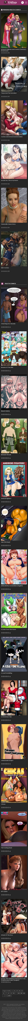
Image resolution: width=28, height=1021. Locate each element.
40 (24, 993)
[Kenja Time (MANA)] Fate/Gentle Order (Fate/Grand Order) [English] (13, 979)
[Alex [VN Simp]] (14, 523)
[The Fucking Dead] (14, 829)
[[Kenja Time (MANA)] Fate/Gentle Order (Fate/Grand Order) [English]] (14, 960)
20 (18, 993)
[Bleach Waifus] (14, 392)
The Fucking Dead (6, 848)
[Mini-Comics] (14, 249)
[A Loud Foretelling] (14, 654)
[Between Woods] (14, 436)
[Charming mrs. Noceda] (14, 304)
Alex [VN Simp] (5, 542)
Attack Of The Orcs (7, 935)
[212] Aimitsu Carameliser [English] (12, 586)
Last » (9, 995)
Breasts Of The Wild (7, 367)
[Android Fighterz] (14, 479)
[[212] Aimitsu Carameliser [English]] (14, 567)
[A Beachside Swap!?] (14, 741)
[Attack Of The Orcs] (14, 916)
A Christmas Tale (6, 717)
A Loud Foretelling (6, 673)
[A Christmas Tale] (14, 698)
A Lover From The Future (8, 629)
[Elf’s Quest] (14, 872)
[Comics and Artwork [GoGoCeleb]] (14, 117)
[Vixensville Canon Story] (14, 205)
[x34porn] (9, 2)
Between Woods (6, 455)
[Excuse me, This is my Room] (14, 161)
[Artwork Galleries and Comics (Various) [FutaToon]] (14, 30)
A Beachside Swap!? (7, 760)
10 (13, 993)
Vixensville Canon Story (8, 224)
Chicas (3, 804)
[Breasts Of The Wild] (14, 348)
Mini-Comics (5, 268)
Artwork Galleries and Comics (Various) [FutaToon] (13, 50)
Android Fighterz (6, 498)
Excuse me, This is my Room (9, 180)
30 (21, 993)
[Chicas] (14, 785)
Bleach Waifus (5, 411)
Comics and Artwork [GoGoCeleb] (11, 137)
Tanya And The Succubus (9, 93)
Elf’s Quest (4, 891)
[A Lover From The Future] (14, 610)
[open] (26, 2)
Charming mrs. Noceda (8, 324)
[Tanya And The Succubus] (14, 74)
